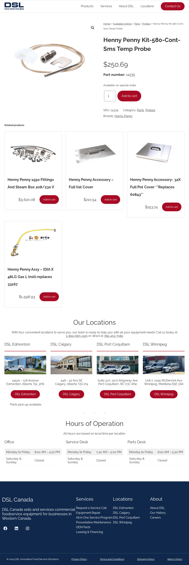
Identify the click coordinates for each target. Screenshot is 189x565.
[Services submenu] (114, 6)
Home (106, 23)
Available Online (122, 23)
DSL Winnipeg (163, 394)
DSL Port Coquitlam (117, 394)
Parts (137, 23)
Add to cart (129, 96)
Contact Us (172, 6)
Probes (146, 23)
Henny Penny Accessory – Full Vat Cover (91, 183)
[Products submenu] (95, 6)
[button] (92, 27)
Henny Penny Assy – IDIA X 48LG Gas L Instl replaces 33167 (31, 276)
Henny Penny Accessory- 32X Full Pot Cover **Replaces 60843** (155, 187)
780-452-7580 (113, 336)
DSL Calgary (71, 394)
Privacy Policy (79, 559)
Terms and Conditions (112, 559)
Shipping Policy (145, 559)
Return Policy (174, 559)
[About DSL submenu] (135, 6)
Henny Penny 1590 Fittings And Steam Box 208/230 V (31, 183)
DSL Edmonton (25, 394)
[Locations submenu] (156, 6)
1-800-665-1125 (77, 336)
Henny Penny (123, 116)
